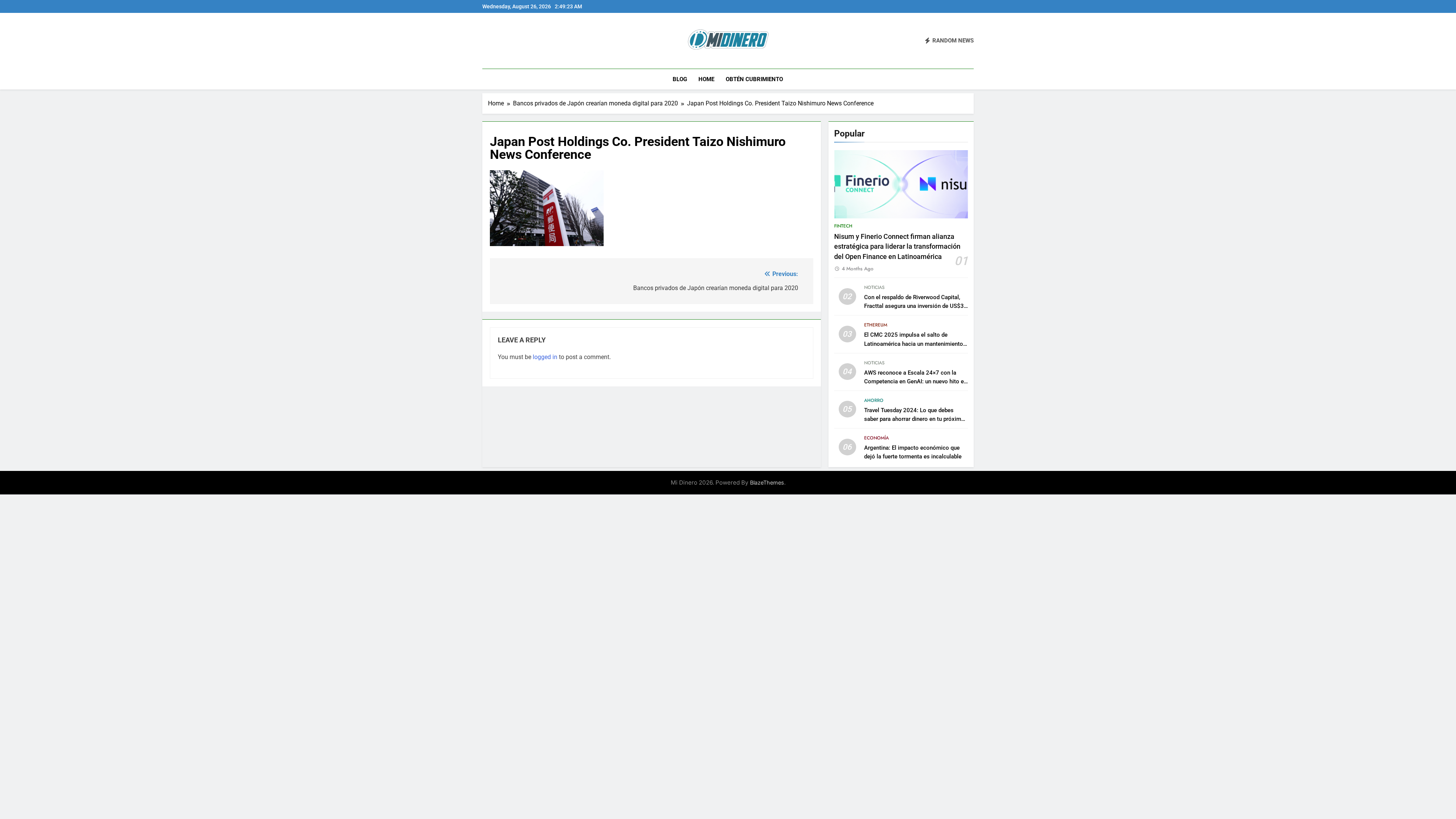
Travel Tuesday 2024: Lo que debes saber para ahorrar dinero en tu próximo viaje (914, 419)
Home (706, 79)
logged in (545, 357)
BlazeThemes (767, 482)
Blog (680, 79)
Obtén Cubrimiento (754, 79)
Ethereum (875, 325)
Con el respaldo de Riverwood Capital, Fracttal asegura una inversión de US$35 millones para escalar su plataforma (915, 306)
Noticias (874, 287)
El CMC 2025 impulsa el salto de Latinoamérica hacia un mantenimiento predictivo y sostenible (913, 343)
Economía (876, 438)
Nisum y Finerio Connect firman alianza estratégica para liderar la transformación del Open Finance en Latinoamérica (897, 246)
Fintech (843, 226)
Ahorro (873, 400)
